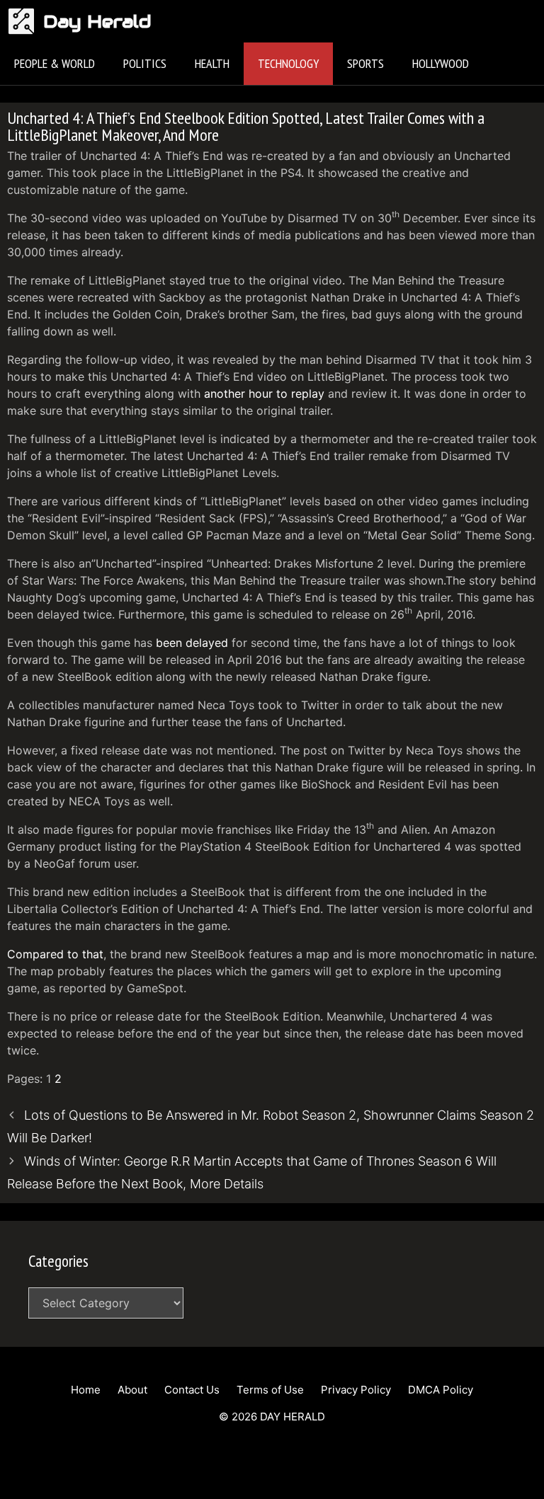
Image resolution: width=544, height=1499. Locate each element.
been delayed (192, 643)
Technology (288, 63)
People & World (54, 63)
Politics (144, 63)
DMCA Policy (440, 1389)
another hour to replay (264, 393)
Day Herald (97, 21)
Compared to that (55, 954)
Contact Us (192, 1389)
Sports (365, 63)
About (132, 1389)
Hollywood (440, 63)
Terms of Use (270, 1389)
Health (212, 63)
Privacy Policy (356, 1389)
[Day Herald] (25, 21)
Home (86, 1389)
